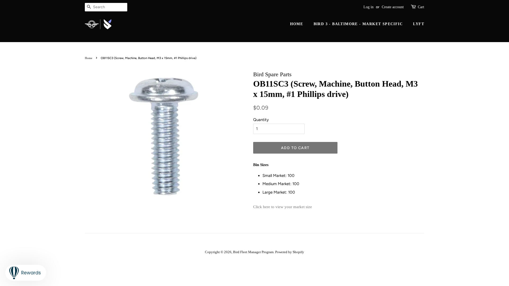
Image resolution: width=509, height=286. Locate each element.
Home (296, 24)
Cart (421, 7)
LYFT (418, 24)
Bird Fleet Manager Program (253, 252)
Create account (393, 7)
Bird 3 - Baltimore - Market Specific (358, 24)
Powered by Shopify (289, 252)
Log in (368, 7)
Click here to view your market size (282, 207)
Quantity (261, 119)
